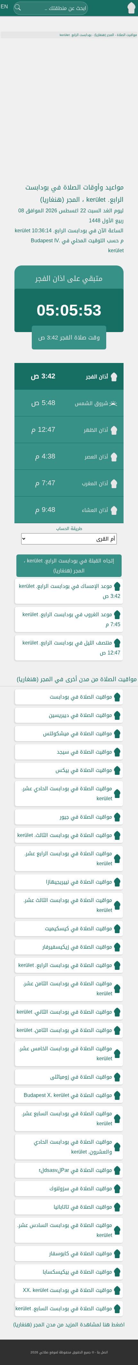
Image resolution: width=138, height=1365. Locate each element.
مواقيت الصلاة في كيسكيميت (78, 928)
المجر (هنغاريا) (104, 35)
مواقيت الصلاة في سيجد (84, 752)
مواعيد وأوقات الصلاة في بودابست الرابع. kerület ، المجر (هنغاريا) (74, 193)
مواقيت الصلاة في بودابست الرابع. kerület (65, 965)
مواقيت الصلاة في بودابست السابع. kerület (63, 1309)
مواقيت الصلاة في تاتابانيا (83, 1207)
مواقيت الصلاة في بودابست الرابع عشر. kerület (68, 858)
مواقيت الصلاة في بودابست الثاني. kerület (64, 1012)
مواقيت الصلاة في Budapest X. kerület (68, 1095)
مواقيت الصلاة (127, 35)
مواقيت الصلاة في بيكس (84, 770)
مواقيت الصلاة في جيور (86, 817)
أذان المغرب (95, 483)
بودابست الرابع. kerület (75, 35)
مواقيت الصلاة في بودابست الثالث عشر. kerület (67, 905)
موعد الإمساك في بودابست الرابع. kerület (65, 586)
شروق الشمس (91, 403)
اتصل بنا (102, 1352)
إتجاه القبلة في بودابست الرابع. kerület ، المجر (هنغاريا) (69, 566)
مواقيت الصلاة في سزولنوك (80, 1188)
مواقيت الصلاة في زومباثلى (81, 1077)
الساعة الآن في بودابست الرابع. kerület (69, 231)
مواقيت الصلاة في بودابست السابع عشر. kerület (67, 1118)
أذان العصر (96, 457)
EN (4, 7)
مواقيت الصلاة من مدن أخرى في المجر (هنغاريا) (77, 679)
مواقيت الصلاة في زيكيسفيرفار (77, 947)
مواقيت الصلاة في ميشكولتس (77, 733)
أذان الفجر (97, 377)
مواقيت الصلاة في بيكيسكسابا (77, 1272)
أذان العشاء (95, 510)
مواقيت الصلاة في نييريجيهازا (79, 882)
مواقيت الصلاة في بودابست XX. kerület (67, 1290)
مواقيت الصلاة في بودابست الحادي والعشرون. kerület (73, 1147)
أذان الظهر (96, 430)
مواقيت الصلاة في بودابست (81, 697)
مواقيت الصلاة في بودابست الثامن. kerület (64, 1030)
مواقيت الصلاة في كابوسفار (80, 1253)
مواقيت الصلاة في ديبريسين (80, 715)
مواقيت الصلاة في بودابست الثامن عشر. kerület (67, 988)
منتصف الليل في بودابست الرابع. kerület (67, 643)
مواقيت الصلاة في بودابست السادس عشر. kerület (64, 1230)
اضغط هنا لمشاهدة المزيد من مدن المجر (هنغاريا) (69, 1325)
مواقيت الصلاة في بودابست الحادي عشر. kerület (67, 793)
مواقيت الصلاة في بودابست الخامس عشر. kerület (65, 1053)
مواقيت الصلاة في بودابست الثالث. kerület (64, 835)
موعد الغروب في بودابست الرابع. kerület (67, 614)
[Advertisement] (69, 111)
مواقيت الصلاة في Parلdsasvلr (75, 1170)
